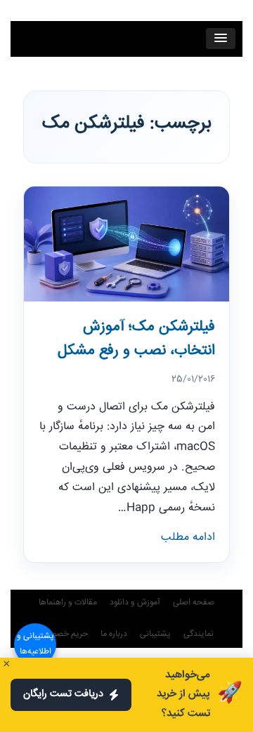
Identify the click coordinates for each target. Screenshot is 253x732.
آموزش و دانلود (135, 602)
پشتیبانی (155, 634)
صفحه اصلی (193, 602)
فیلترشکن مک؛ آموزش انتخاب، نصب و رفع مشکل (136, 339)
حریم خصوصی (63, 634)
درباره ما (113, 634)
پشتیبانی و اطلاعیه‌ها (35, 644)
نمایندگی (198, 634)
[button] (220, 38)
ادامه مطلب (188, 537)
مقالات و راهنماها (68, 602)
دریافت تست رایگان (63, 694)
